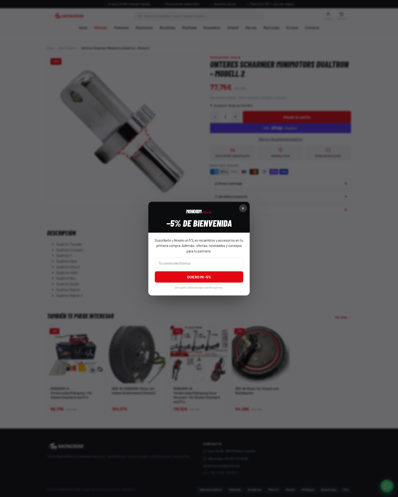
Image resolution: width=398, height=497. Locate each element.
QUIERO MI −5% (199, 277)
